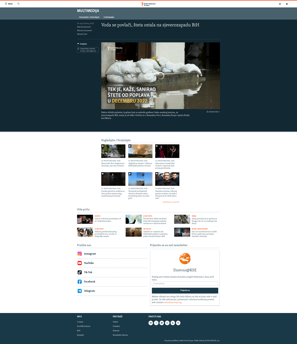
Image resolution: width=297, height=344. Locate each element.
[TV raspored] (178, 323)
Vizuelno (116, 326)
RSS (78, 331)
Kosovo (97, 216)
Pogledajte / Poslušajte (89, 17)
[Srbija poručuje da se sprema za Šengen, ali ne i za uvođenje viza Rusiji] (182, 219)
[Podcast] (280, 4)
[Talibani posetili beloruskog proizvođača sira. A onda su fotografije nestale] (85, 232)
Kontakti (80, 335)
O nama (80, 322)
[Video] (287, 4)
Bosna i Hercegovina (200, 229)
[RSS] (173, 323)
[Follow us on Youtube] (162, 323)
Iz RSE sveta (147, 216)
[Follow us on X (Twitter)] (156, 323)
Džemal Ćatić (82, 34)
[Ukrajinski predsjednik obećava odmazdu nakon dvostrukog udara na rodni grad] (140, 179)
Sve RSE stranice (83, 326)
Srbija (194, 216)
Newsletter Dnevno (120, 335)
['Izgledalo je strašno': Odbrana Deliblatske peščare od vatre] (140, 151)
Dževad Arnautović (84, 31)
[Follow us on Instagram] (167, 323)
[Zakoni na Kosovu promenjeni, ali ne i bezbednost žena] (85, 219)
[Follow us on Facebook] (150, 323)
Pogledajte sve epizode (171, 202)
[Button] (82, 44)
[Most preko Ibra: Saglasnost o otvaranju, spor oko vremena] (113, 151)
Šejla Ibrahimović (84, 27)
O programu (109, 17)
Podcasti (116, 331)
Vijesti (115, 322)
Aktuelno (147, 229)
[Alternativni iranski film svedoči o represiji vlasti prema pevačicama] (167, 151)
